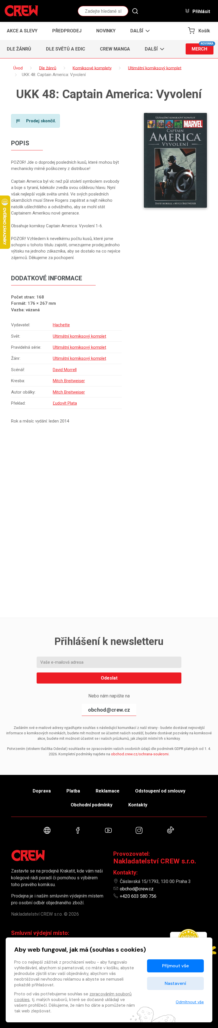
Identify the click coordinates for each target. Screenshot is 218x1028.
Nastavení (175, 983)
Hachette (61, 324)
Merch (202, 47)
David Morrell (65, 369)
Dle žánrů (19, 49)
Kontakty (137, 805)
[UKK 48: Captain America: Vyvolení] (175, 160)
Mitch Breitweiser (69, 380)
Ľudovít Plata (65, 403)
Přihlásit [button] (200, 11)
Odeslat (109, 678)
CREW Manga (115, 49)
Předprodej (66, 30)
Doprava (42, 791)
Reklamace (108, 791)
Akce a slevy (22, 30)
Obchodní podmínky (91, 805)
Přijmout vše (175, 966)
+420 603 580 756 (138, 896)
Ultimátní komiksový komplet (79, 336)
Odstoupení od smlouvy (160, 791)
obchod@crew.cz (109, 710)
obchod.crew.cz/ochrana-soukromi (140, 754)
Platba (73, 791)
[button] (138, 31)
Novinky (106, 30)
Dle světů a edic (65, 49)
